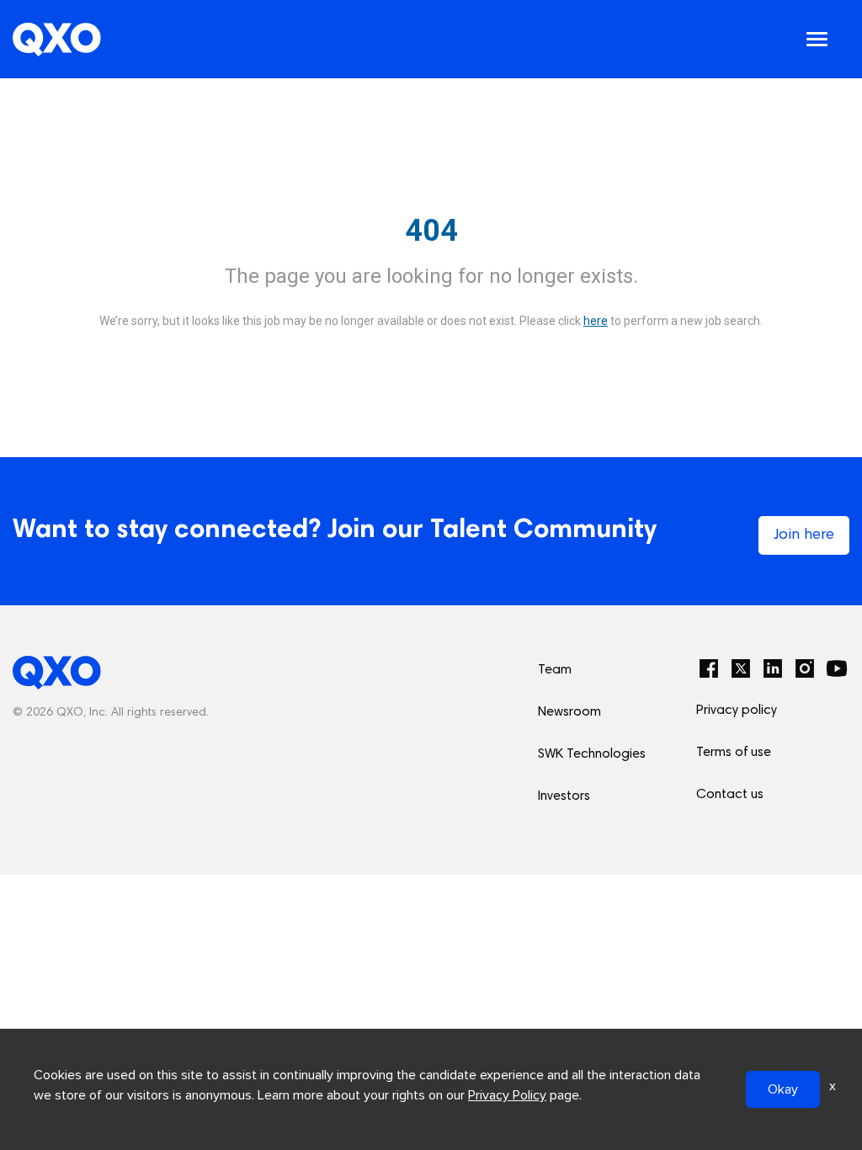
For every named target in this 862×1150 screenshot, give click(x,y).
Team (555, 670)
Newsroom (569, 712)
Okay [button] (783, 1089)
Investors (564, 796)
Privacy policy (736, 710)
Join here (804, 535)
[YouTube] (836, 668)
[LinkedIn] (772, 668)
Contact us (730, 794)
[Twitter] (740, 668)
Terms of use (733, 752)
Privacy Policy (507, 1095)
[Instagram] (804, 668)
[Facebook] (708, 668)
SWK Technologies (592, 754)
